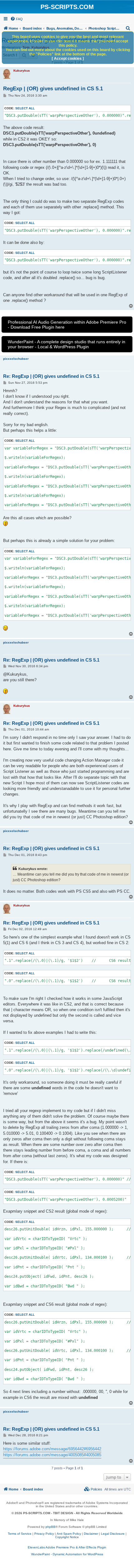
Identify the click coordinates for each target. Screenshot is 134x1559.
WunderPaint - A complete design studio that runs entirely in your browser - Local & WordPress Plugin (66, 344)
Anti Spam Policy (69, 1533)
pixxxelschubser (16, 358)
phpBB (50, 1526)
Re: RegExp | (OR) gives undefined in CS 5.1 (51, 376)
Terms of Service (19, 1533)
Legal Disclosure (113, 1533)
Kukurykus (21, 70)
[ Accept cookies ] (68, 58)
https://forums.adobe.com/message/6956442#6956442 (52, 1449)
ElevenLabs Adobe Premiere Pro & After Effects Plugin (67, 1547)
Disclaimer (91, 1533)
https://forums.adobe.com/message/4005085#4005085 (52, 1454)
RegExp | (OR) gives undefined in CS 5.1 (53, 89)
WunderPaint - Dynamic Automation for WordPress (67, 1554)
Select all (25, 108)
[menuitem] (16, 19)
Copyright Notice (67, 1537)
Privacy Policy (44, 1533)
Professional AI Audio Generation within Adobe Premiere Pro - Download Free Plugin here (67, 325)
